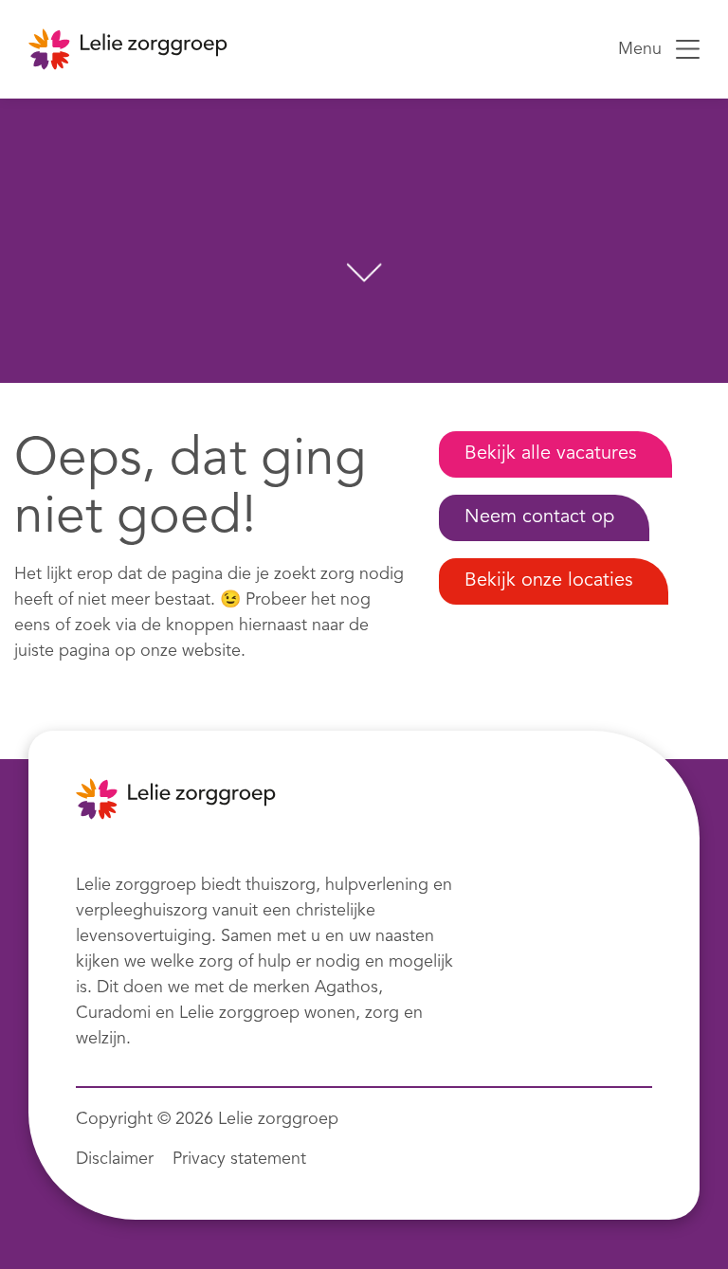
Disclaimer (115, 1159)
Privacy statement (239, 1159)
